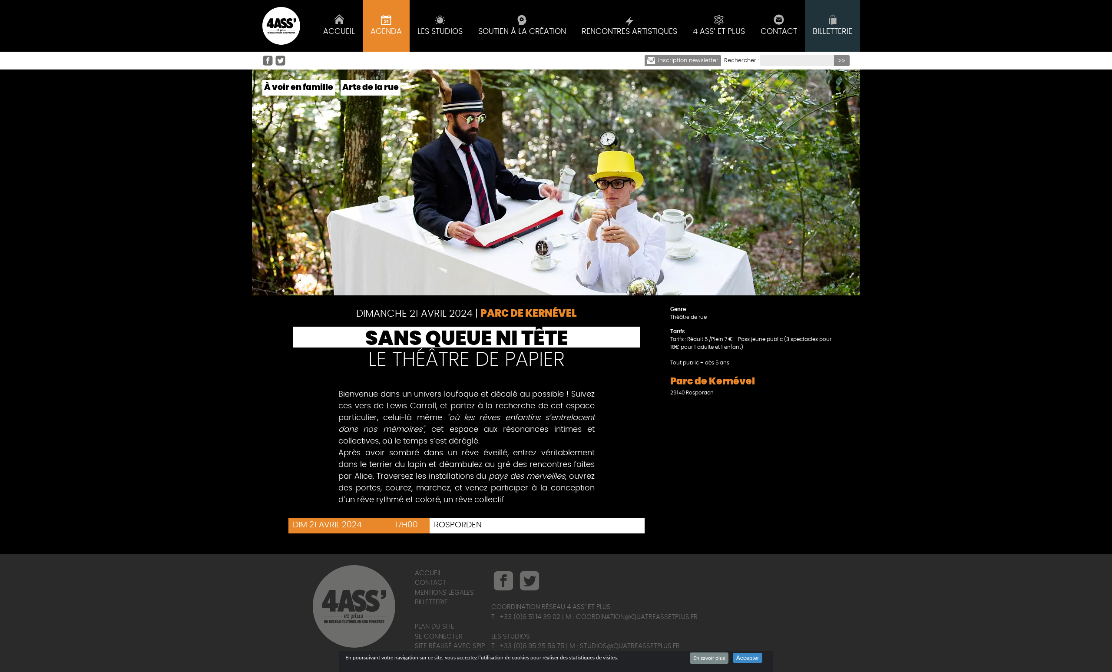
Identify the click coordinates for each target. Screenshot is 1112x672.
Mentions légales (444, 592)
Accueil (428, 573)
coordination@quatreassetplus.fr (637, 617)
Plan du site (434, 626)
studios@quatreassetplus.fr (630, 646)
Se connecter (439, 636)
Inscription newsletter (688, 60)
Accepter (747, 658)
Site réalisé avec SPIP (450, 646)
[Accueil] (281, 26)
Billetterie (431, 602)
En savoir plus (709, 658)
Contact (430, 582)
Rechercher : (741, 60)
